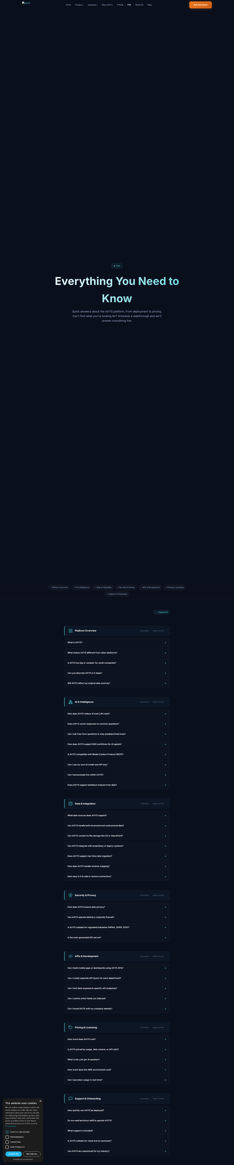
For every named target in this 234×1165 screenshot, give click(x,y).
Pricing (120, 5)
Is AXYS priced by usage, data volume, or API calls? (93, 1049)
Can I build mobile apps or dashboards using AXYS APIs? (95, 968)
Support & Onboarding (117, 594)
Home (68, 5)
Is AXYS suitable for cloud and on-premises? (89, 1141)
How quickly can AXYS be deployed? (86, 1110)
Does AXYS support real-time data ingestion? (90, 856)
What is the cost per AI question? (84, 1059)
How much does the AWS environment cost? (89, 1069)
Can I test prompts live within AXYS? (85, 774)
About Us (139, 5)
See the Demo (200, 5)
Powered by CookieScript (23, 1159)
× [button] (40, 1101)
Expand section (158, 631)
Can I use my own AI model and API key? (88, 764)
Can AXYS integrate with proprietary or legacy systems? (95, 846)
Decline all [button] (31, 1154)
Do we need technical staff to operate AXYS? (90, 1120)
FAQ (129, 5)
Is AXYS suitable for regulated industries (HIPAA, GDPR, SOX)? (98, 927)
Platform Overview (60, 587)
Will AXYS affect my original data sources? (89, 683)
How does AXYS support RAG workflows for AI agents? (95, 744)
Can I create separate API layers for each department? (94, 978)
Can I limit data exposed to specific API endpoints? (92, 988)
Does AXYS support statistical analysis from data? (92, 785)
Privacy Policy (10, 1126)
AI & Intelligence (82, 587)
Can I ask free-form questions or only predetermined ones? (97, 734)
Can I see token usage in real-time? (85, 1080)
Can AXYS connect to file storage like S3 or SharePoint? (95, 835)
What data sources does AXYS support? (87, 815)
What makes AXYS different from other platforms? (92, 652)
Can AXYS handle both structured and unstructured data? (96, 825)
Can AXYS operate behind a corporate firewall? (91, 917)
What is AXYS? (75, 642)
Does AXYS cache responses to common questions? (93, 724)
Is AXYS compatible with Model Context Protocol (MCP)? (95, 754)
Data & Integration (104, 587)
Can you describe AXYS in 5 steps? (85, 673)
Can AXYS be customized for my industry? (89, 1151)
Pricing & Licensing (175, 587)
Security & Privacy (127, 587)
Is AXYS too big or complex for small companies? (92, 663)
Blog (150, 5)
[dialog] (23, 1130)
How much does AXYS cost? (82, 1039)
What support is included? (80, 1130)
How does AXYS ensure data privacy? (86, 907)
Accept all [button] (14, 1154)
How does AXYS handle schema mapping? (89, 866)
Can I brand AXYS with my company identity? (90, 1008)
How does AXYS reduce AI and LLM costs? (89, 713)
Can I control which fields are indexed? (87, 998)
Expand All (163, 612)
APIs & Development (151, 587)
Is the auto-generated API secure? (84, 937)
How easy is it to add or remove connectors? (89, 876)
